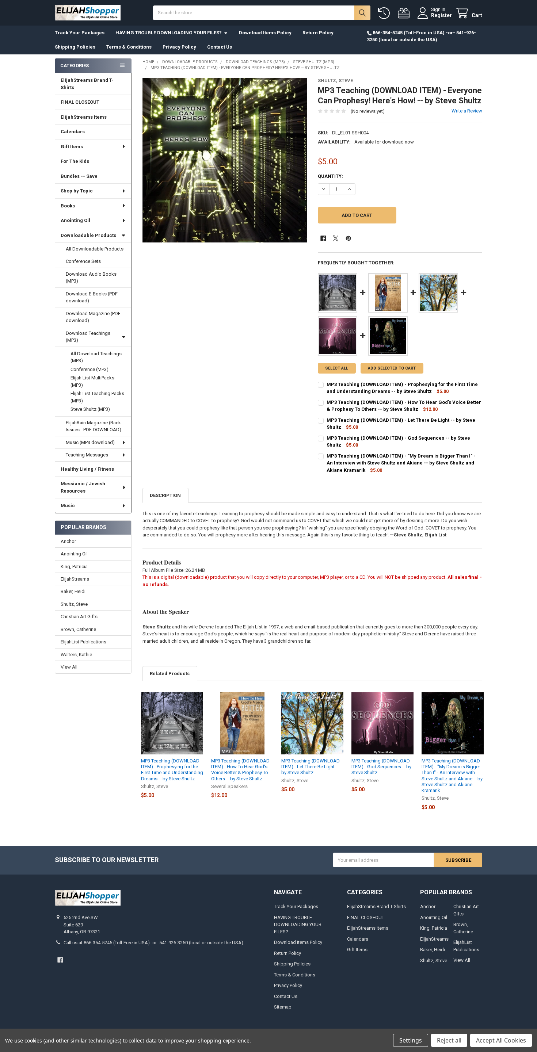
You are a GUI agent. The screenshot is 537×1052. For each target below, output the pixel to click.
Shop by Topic (77, 191)
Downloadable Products (88, 235)
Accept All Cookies (501, 1040)
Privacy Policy (179, 47)
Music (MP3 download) (90, 442)
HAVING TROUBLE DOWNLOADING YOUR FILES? (168, 32)
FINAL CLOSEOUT (80, 102)
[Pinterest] (348, 238)
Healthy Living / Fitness (87, 469)
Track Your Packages (79, 32)
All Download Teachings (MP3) (96, 357)
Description (165, 495)
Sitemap (283, 1007)
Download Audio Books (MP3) (91, 277)
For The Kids (75, 161)
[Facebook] (323, 238)
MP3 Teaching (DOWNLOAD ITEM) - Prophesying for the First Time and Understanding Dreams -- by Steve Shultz (172, 769)
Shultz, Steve (74, 604)
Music (68, 505)
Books (68, 206)
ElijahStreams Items (84, 117)
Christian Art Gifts (79, 616)
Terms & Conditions (129, 47)
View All (69, 667)
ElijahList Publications (83, 641)
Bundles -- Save (79, 176)
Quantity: (330, 176)
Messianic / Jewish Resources (83, 487)
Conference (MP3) (89, 369)
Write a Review (467, 111)
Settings (410, 1040)
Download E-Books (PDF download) (92, 297)
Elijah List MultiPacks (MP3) (92, 381)
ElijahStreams (75, 579)
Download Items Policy (265, 32)
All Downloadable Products (94, 249)
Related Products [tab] (170, 673)
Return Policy (318, 32)
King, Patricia (74, 566)
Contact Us (219, 47)
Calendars (73, 131)
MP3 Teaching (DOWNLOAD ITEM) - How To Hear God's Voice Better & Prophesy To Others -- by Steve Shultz (240, 769)
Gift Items (72, 146)
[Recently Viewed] (385, 13)
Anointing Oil (75, 220)
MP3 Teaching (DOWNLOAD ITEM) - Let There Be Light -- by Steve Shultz (310, 767)
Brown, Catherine (78, 629)
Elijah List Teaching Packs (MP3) (97, 397)
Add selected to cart (392, 368)
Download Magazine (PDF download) (93, 317)
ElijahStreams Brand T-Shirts (87, 83)
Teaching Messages (87, 455)
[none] (224, 160)
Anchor (68, 541)
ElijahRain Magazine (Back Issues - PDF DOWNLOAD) (93, 426)
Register (441, 15)
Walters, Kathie (76, 654)
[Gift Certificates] (405, 13)
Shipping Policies (75, 47)
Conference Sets (83, 261)
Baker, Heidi (73, 591)
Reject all (449, 1040)
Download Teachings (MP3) (88, 336)
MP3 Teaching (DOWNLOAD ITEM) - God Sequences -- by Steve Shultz (381, 767)
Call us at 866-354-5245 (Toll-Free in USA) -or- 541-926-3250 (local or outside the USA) (153, 942)
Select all (336, 368)
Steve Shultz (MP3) (90, 409)
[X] (335, 238)
